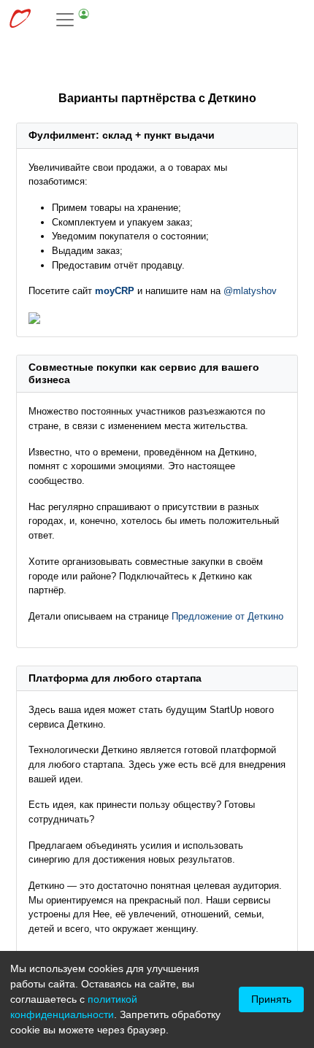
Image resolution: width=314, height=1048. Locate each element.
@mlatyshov (250, 290)
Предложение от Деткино (227, 616)
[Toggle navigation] (73, 20)
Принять (271, 999)
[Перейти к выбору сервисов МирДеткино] (20, 20)
